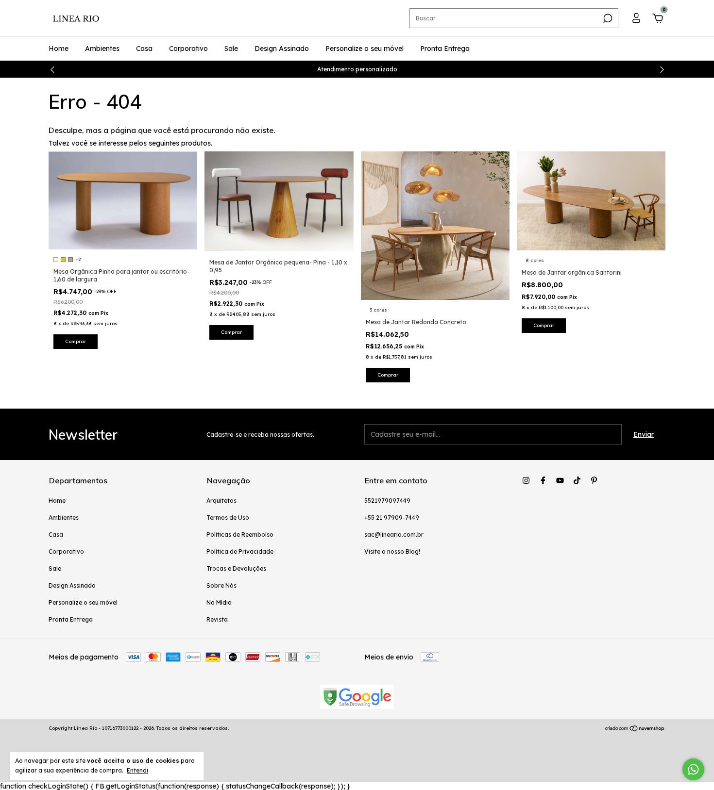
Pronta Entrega (445, 48)
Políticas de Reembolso (239, 534)
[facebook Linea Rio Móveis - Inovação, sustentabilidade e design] (543, 480)
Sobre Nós (221, 585)
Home (58, 48)
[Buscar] (607, 18)
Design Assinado (282, 48)
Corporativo (188, 48)
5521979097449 (387, 500)
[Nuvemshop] (635, 729)
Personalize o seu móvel (364, 48)
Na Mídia (219, 602)
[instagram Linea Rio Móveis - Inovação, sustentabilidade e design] (526, 480)
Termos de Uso (227, 517)
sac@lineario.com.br (394, 534)
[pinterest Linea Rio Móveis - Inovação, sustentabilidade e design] (594, 480)
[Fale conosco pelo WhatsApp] (693, 769)
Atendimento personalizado (357, 69)
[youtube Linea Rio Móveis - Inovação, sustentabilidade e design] (560, 480)
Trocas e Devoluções (236, 568)
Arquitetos (221, 500)
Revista (217, 619)
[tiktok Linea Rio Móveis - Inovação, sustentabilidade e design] (577, 480)
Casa (144, 48)
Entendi (137, 770)
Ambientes (102, 48)
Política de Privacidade (239, 551)
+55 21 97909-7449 (391, 517)
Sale (231, 48)
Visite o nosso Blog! (392, 551)
